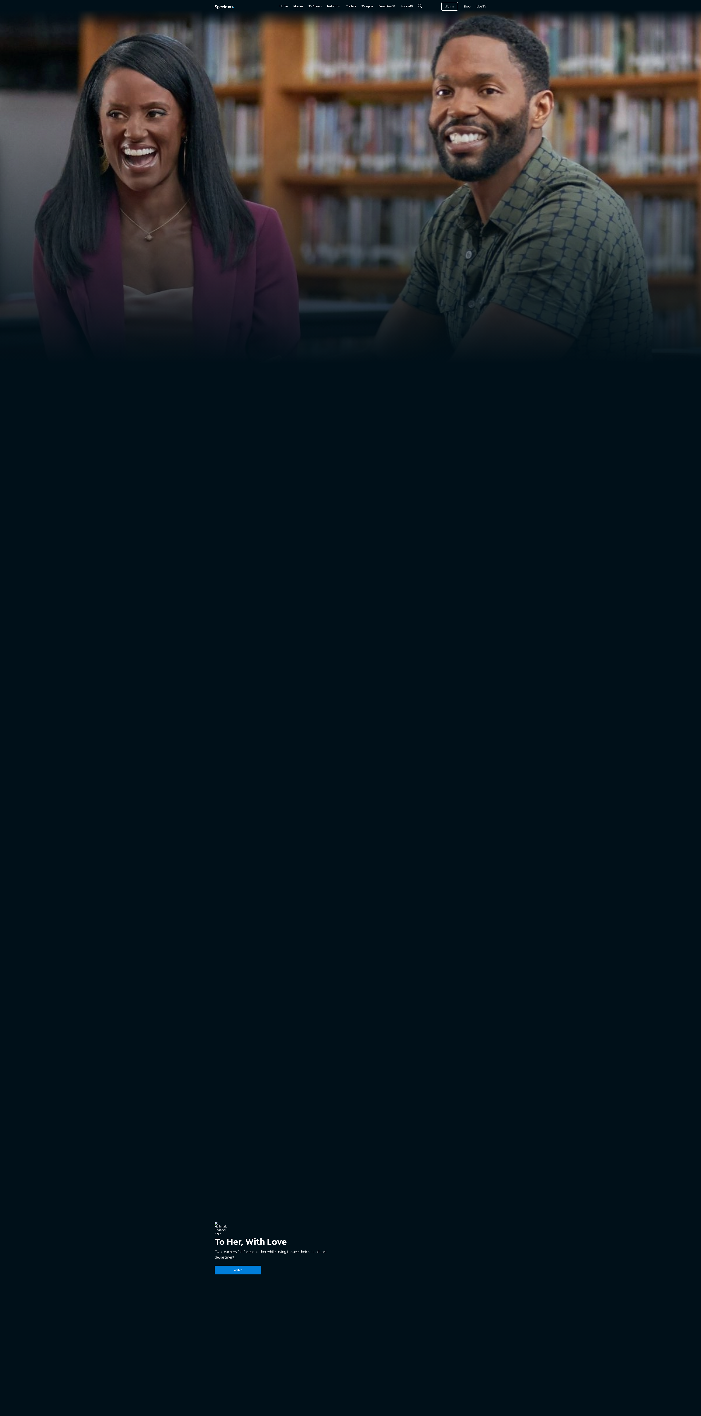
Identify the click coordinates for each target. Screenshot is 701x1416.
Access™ (407, 6)
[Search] (420, 7)
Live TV (481, 6)
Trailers (351, 6)
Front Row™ (386, 6)
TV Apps (367, 6)
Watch (238, 1270)
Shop (467, 6)
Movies (298, 6)
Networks (333, 6)
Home (283, 6)
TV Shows (315, 6)
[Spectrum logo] (224, 7)
